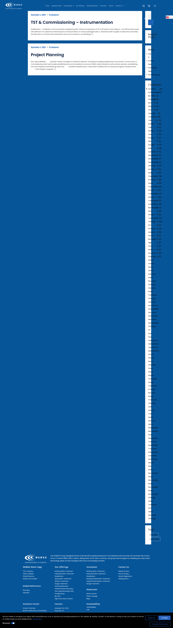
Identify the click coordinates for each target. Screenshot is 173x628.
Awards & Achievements (154, 91)
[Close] (171, 614)
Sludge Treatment (152, 377)
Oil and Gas (149, 333)
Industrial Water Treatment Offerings (152, 293)
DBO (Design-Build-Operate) (152, 146)
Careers (111, 5)
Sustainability (68, 5)
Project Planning (47, 55)
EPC (149, 225)
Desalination (153, 155)
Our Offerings (80, 5)
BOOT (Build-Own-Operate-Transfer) (152, 110)
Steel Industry (151, 408)
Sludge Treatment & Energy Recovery (152, 387)
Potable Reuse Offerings (151, 361)
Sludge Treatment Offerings (152, 399)
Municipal (152, 319)
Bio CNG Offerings (151, 98)
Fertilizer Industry (151, 230)
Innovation (103, 5)
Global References (92, 5)
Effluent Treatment (152, 192)
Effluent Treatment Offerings (152, 218)
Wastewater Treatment (153, 440)
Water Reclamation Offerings (153, 494)
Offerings (151, 326)
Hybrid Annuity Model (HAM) (151, 265)
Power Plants (150, 370)
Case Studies (151, 122)
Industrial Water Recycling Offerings (152, 279)
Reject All (151, 618)
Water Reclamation (153, 471)
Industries (152, 302)
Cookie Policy (37, 619)
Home (47, 5)
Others (151, 354)
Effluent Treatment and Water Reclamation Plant (153, 204)
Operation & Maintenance (153, 342)
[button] (69, 5)
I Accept (164, 618)
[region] (86, 620)
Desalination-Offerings (153, 164)
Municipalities (153, 323)
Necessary (6, 623)
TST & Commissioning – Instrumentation (72, 22)
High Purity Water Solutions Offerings (151, 249)
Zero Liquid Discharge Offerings (152, 513)
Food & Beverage (152, 237)
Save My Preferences (160, 624)
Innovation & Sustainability (153, 307)
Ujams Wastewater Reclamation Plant (153, 429)
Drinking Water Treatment (152, 172)
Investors (118, 5)
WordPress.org (154, 75)
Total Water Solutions (151, 417)
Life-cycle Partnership (152, 314)
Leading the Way (56, 5)
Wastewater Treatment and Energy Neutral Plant (153, 459)
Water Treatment (152, 503)
